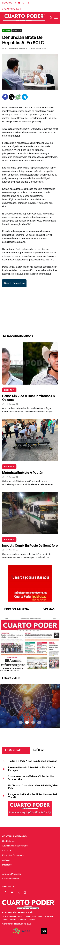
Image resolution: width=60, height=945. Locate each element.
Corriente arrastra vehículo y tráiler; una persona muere (31, 778)
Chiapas (6, 31)
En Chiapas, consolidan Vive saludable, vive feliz (33, 787)
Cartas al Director (10, 878)
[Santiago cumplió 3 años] (30, 709)
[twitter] (23, 3)
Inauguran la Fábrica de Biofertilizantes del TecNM (32, 796)
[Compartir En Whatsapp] (18, 99)
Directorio (7, 864)
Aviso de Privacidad (11, 874)
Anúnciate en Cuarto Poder (15, 845)
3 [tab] (33, 667)
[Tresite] (21, 931)
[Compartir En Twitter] (12, 99)
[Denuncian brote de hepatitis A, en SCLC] (30, 72)
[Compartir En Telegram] (25, 99)
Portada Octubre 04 (9, 670)
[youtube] (19, 3)
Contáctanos (8, 841)
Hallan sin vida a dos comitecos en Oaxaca (32, 761)
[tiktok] (28, 3)
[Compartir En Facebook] (5, 99)
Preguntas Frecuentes (13, 855)
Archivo (6, 860)
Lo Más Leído (13, 750)
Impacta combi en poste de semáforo (30, 545)
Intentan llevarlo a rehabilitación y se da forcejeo (31, 769)
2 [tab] (27, 667)
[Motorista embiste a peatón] (30, 440)
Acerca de (7, 850)
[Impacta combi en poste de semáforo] (30, 513)
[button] (30, 657)
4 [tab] (39, 667)
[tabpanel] (30, 645)
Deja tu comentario (14, 283)
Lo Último (38, 750)
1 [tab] (21, 667)
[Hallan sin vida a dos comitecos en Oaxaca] (30, 363)
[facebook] (15, 3)
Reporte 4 (9, 389)
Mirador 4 (17, 31)
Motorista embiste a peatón (22, 472)
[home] (24, 17)
